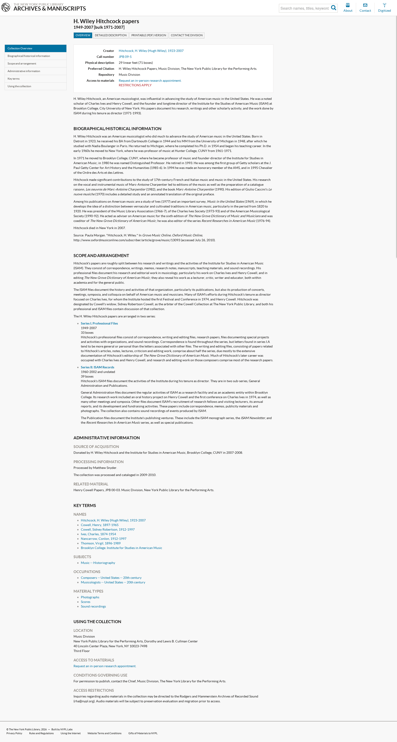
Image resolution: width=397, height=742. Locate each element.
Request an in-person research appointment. (150, 80)
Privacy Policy (14, 733)
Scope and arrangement (22, 63)
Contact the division (187, 35)
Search (334, 8)
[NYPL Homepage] (5, 8)
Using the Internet (71, 733)
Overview (83, 35)
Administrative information (24, 71)
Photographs (90, 597)
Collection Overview (20, 48)
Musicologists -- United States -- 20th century (113, 582)
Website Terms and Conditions (105, 733)
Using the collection (19, 86)
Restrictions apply (135, 85)
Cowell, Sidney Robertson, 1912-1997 (108, 529)
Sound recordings (93, 606)
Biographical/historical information (29, 55)
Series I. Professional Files (99, 323)
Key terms (14, 78)
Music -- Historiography (98, 563)
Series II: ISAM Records (97, 367)
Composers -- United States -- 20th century (111, 578)
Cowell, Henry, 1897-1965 (100, 525)
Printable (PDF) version (148, 35)
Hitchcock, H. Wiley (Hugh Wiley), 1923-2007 (151, 51)
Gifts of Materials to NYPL (143, 733)
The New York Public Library (24, 729)
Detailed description (111, 35)
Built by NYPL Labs (62, 729)
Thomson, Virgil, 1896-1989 (101, 543)
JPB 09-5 (125, 57)
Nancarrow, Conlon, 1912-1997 (103, 538)
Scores (85, 602)
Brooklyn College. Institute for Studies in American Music (121, 548)
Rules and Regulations (41, 733)
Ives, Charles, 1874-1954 (98, 534)
